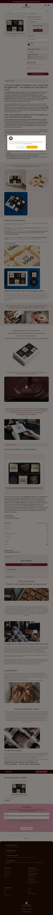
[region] (26, 142)
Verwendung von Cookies (27, 143)
